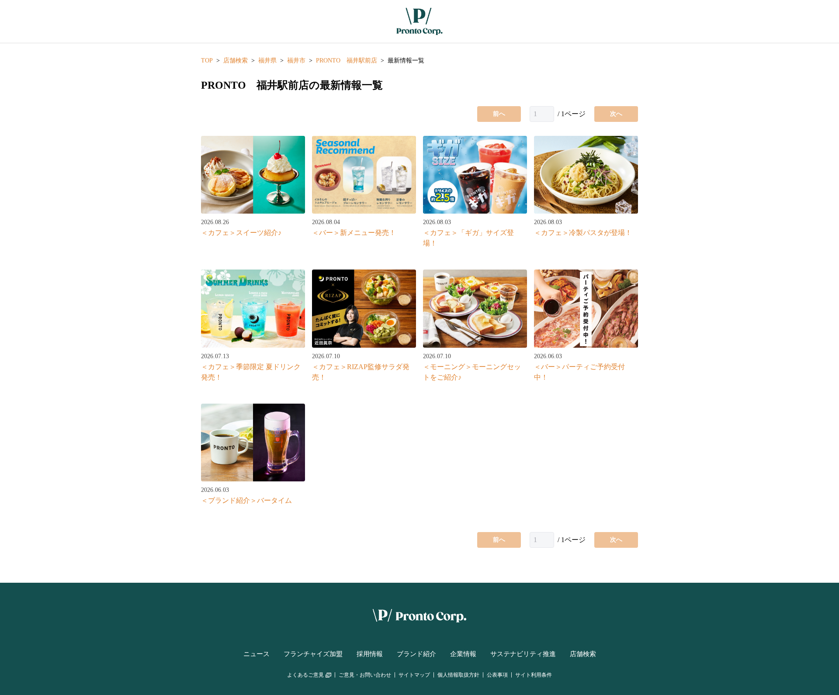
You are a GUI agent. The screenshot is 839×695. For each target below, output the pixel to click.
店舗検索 (235, 60)
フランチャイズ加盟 (313, 653)
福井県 (267, 60)
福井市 (296, 60)
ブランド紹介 (416, 653)
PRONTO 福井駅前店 (346, 60)
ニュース (256, 653)
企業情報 (463, 653)
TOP (207, 60)
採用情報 (370, 653)
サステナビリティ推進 (523, 653)
